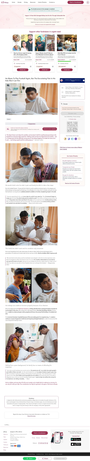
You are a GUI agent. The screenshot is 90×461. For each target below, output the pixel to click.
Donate (19, 2)
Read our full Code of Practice (72, 183)
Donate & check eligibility (50, 129)
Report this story (31, 416)
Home (13, 2)
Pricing (26, 2)
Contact (5, 442)
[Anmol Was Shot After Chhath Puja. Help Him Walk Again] (67, 42)
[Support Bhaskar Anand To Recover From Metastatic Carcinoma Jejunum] (23, 42)
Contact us (52, 2)
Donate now (22, 69)
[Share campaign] (31, 66)
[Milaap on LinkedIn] (43, 443)
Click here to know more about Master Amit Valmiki (71, 148)
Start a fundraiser (39, 433)
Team (5, 437)
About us (6, 434)
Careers (5, 439)
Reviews (38, 437)
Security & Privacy (31, 454)
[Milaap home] (5, 2)
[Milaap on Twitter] (41, 443)
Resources (32, 2)
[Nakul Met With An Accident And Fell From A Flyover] (45, 42)
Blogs (5, 450)
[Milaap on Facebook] (39, 443)
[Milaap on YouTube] (47, 443)
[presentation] (11, 52)
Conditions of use (40, 454)
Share (30, 458)
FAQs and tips (44, 437)
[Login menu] (87, 2)
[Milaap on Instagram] (45, 443)
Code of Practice (42, 2)
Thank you (6, 444)
